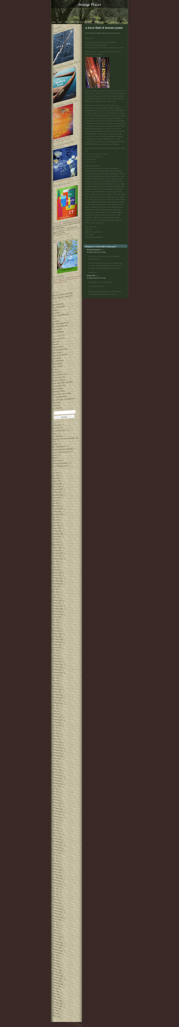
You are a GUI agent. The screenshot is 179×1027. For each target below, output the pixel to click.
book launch (56, 425)
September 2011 (58, 883)
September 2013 (58, 817)
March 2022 (56, 569)
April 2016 (56, 735)
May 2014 (56, 794)
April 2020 (56, 628)
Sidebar (55, 458)
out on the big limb (59, 377)
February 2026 (57, 483)
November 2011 (58, 877)
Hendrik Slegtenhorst (94, 249)
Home (53, 22)
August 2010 (57, 919)
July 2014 (56, 788)
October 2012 (57, 847)
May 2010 (56, 927)
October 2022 (57, 556)
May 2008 (56, 991)
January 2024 (57, 528)
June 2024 (56, 517)
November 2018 (58, 666)
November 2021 (58, 581)
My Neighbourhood (59, 446)
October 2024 (57, 511)
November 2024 (58, 509)
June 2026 (56, 472)
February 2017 (57, 716)
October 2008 (57, 980)
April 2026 (56, 478)
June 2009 (56, 958)
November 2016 (58, 719)
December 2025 (58, 489)
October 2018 (57, 669)
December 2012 (58, 841)
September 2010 (58, 916)
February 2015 (57, 769)
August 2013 (57, 819)
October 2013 (57, 814)
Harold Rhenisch (58, 360)
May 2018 (56, 680)
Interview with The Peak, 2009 (63, 294)
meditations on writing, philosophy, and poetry (65, 439)
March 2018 (56, 686)
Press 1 (55, 318)
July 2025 (56, 500)
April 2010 (56, 930)
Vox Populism (57, 408)
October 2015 (57, 752)
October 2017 (57, 700)
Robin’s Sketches (58, 388)
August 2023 (57, 536)
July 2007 (56, 1010)
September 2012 (58, 850)
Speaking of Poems (59, 391)
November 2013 (58, 811)
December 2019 (58, 639)
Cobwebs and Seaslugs (60, 349)
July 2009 (56, 955)
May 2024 (56, 520)
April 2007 (56, 1013)
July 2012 (56, 855)
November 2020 (58, 608)
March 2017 (56, 713)
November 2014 (58, 778)
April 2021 (56, 594)
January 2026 (57, 486)
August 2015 (57, 758)
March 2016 (56, 738)
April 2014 (56, 797)
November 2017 (58, 697)
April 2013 (56, 830)
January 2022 (57, 575)
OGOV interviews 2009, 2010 (62, 296)
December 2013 (58, 808)
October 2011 (57, 880)
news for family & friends (61, 451)
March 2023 (56, 545)
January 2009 (57, 971)
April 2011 (56, 897)
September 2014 (58, 783)
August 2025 (57, 497)
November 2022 (58, 553)
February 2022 (57, 572)
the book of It (57, 460)
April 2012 (56, 863)
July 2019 (56, 650)
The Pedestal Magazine (60, 326)
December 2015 (58, 747)
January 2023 (57, 550)
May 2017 (56, 708)
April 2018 (56, 683)
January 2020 (57, 636)
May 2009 (56, 960)
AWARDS (96, 22)
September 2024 (58, 514)
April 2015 (56, 763)
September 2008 (58, 983)
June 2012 (56, 858)
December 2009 (58, 941)
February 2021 (57, 600)
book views (56, 427)
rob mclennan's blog (59, 385)
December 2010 (58, 908)
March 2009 (56, 966)
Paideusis (56, 310)
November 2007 (58, 1005)
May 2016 (56, 733)
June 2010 (56, 924)
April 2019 (56, 655)
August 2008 (57, 985)
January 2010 (57, 938)
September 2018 (58, 672)
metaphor (56, 444)
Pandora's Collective (59, 380)
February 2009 (57, 969)
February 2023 (57, 547)
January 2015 (57, 772)
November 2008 (58, 977)
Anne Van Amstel (58, 338)
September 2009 (58, 949)
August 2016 (57, 724)
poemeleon (56, 312)
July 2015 (56, 760)
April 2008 (56, 994)
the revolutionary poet (60, 466)
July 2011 (56, 888)
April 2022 (56, 567)
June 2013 (56, 824)
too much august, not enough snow (64, 399)
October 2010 (57, 913)
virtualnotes (56, 405)
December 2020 (58, 605)
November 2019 (58, 641)
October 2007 (57, 1007)
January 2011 (57, 905)
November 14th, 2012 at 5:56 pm (96, 252)
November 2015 (58, 750)
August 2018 (57, 675)
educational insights (59, 307)
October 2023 (57, 531)
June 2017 (56, 705)
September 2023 (58, 534)
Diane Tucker (57, 352)
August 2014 (57, 786)
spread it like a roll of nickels (62, 394)
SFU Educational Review (61, 323)
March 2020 (56, 630)
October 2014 (57, 780)
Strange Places (89, 4)
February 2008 (57, 999)
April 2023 (56, 542)
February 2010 (57, 935)
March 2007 (56, 1016)
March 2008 (56, 996)
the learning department (60, 463)
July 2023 (56, 539)
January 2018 (57, 691)
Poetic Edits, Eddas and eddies (62, 382)
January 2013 (57, 839)
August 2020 (57, 616)
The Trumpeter (57, 329)
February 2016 (57, 741)
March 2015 (56, 766)
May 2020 (56, 625)
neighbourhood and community (63, 449)
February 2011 (57, 902)
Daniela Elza (91, 275)
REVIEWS (105, 22)
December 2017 (58, 694)
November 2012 (58, 844)
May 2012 (56, 860)
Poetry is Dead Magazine (61, 315)
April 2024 (56, 522)
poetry (55, 455)
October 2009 (57, 947)
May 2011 (56, 894)
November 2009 (58, 944)
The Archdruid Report (60, 396)
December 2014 (58, 775)
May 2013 (56, 827)
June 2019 (56, 652)
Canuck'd (56, 344)
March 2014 (56, 800)
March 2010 (56, 933)
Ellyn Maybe (57, 358)
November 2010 (58, 911)
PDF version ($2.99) (59, 233)
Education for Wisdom (60, 355)
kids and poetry (57, 436)
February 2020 (57, 633)
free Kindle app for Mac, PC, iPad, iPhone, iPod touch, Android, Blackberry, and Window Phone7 (67, 224)
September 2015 (58, 755)
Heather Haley (57, 363)
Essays (55, 433)
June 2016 (56, 730)
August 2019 (57, 647)
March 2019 (56, 658)
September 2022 (58, 558)
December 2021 (58, 578)
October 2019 (57, 644)
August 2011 (57, 886)
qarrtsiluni (56, 321)
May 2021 (56, 592)
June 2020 (56, 622)
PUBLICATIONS (69, 22)
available (65, 221)
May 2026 (56, 475)
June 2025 (56, 503)
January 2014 (57, 805)
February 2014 (57, 803)
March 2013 (56, 833)
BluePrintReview (58, 304)
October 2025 (57, 492)
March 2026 (56, 481)
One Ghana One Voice (60, 374)
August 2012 (57, 852)
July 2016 (56, 727)
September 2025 (58, 495)
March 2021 (56, 597)
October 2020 (57, 611)
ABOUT (60, 22)
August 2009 (57, 952)
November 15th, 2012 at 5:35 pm (96, 278)
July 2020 (56, 619)
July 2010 (56, 921)
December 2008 (58, 974)
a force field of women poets (104, 27)
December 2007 (58, 1002)
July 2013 (56, 822)
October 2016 (57, 722)
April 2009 (56, 963)
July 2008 (56, 988)
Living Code (57, 371)
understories (56, 402)
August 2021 (57, 586)
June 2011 (56, 891)
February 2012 (57, 869)
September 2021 (58, 583)
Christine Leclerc (58, 347)
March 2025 (56, 506)
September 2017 (58, 703)
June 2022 (56, 564)
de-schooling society (59, 430)
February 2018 (57, 689)
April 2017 (56, 710)
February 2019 (57, 661)
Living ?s (56, 369)
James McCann (57, 366)
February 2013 (57, 836)
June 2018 (56, 677)
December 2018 (58, 664)
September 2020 (58, 614)
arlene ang (56, 341)
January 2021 (57, 603)
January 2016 (57, 744)
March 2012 (56, 866)
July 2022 (56, 561)
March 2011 (56, 900)
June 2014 (56, 791)
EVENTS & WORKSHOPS (84, 22)
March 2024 (56, 525)
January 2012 (57, 872)
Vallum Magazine (58, 332)
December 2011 (58, 875)
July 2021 (56, 589)
